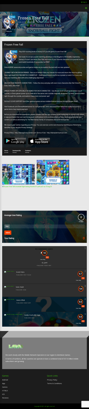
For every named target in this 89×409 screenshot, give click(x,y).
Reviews (5, 398)
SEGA (24, 290)
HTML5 (5, 390)
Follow (8, 31)
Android (5, 380)
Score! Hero (20, 272)
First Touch (27, 275)
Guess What (20, 300)
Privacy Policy (52, 380)
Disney (30, 22)
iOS (3, 394)
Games (4, 387)
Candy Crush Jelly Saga (32, 315)
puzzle (6, 152)
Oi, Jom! (44, 263)
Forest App (47, 265)
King (32, 318)
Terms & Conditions (54, 383)
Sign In (85, 2)
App (3, 383)
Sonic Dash (20, 287)
